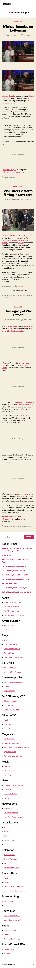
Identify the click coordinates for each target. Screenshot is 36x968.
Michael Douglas (9, 96)
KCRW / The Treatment (12, 602)
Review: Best (7, 555)
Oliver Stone (12, 326)
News (16, 22)
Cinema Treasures (10, 859)
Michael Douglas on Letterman (18, 28)
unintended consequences (23, 402)
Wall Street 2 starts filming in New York (18, 193)
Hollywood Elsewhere (12, 649)
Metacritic (7, 882)
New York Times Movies (13, 817)
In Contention (9, 630)
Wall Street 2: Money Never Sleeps (16, 236)
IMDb (6, 863)
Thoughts (18, 306)
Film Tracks (8, 766)
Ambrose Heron (14, 35)
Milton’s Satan (23, 405)
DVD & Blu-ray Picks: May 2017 (14, 566)
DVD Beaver (8, 705)
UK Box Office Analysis (12, 672)
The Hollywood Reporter (13, 756)
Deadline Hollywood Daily (13, 785)
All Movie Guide (9, 855)
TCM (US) (7, 729)
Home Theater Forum (12, 710)
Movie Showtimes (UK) (12, 916)
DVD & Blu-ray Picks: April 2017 (14, 571)
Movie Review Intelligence (13, 887)
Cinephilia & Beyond (11, 644)
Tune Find (7, 775)
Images (15, 186)
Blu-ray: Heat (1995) (10, 583)
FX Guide (7, 953)
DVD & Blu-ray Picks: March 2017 (15, 575)
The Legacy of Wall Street (18, 313)
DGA (5, 836)
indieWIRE (7, 789)
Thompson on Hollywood (13, 657)
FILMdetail (6, 4)
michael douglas (9, 177)
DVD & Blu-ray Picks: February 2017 (16, 579)
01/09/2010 (27, 35)
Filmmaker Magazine (11, 743)
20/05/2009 (27, 319)
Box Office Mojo (10, 668)
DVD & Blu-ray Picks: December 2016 (16, 592)
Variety (6, 798)
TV (21, 22)
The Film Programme (11, 611)
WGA (5, 844)
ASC (5, 827)
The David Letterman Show (13, 172)
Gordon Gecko (8, 519)
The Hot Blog (9, 653)
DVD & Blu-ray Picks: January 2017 (15, 588)
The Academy (9, 840)
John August (8, 901)
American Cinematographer (14, 682)
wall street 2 (8, 297)
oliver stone (20, 295)
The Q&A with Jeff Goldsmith (14, 615)
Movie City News (10, 794)
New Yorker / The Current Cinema (16, 747)
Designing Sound (10, 930)
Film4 (6, 720)
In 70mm (7, 686)
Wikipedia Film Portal (11, 868)
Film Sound (8, 935)
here (21, 286)
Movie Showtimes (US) (12, 920)
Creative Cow (9, 949)
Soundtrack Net (10, 771)
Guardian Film (9, 808)
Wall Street (28, 326)
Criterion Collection (11, 701)
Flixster (6, 878)
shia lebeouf (28, 295)
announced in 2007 (24, 494)
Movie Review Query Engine (14, 891)
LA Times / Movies (11, 813)
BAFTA (6, 832)
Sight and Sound (10, 752)
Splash (20, 243)
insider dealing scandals (14, 331)
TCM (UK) (7, 724)
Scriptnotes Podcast (11, 607)
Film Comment (9, 739)
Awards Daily (9, 626)
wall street (27, 526)
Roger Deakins (9, 691)
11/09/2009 (27, 199)
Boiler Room (25, 416)
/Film (5, 640)
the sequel (22, 519)
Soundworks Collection (12, 939)
